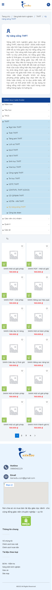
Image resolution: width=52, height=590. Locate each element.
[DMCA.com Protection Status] (26, 521)
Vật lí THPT (13, 156)
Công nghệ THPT (16, 173)
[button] (48, 4)
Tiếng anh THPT (15, 139)
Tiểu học (7, 110)
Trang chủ (6, 16)
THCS (6, 116)
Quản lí (7, 224)
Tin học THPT (14, 178)
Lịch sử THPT (14, 144)
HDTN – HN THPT (16, 201)
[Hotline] (6, 467)
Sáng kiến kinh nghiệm (23, 16)
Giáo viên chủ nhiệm (13, 218)
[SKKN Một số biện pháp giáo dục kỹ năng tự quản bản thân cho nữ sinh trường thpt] (13, 379)
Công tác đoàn (15, 213)
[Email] (6, 476)
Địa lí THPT (13, 150)
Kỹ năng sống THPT (17, 207)
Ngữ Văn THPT (15, 127)
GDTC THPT (14, 184)
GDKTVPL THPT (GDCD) (19, 190)
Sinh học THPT (15, 161)
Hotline (14, 466)
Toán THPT (13, 133)
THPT (38, 16)
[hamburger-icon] (3, 4)
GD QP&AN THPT (16, 196)
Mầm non (8, 104)
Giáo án (7, 230)
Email (13, 475)
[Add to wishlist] (22, 246)
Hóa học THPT (15, 167)
